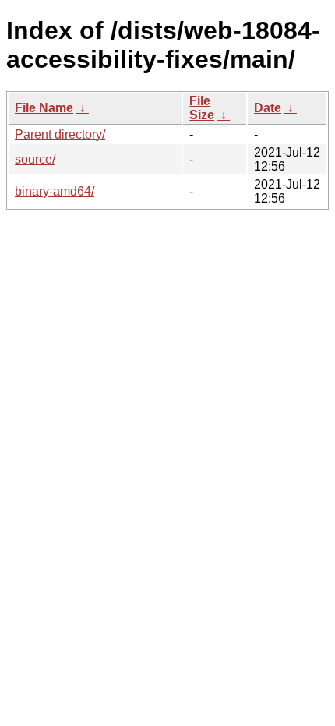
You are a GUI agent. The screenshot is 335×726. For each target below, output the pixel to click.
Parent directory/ (60, 134)
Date (267, 108)
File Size (201, 108)
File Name (44, 108)
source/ (35, 159)
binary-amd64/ (54, 191)
